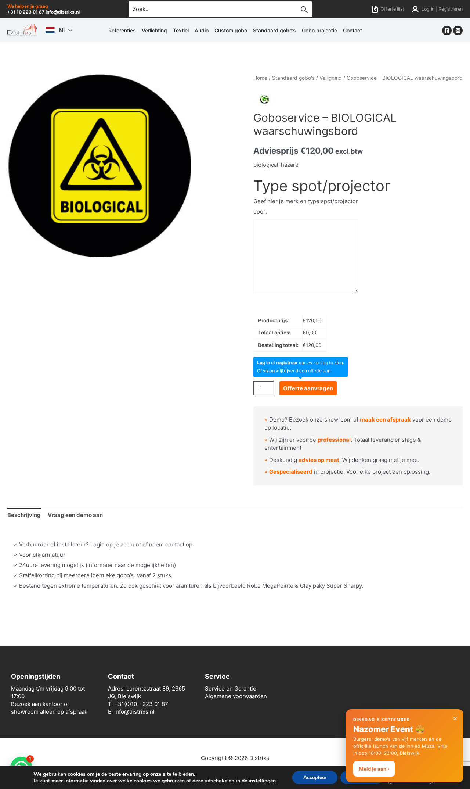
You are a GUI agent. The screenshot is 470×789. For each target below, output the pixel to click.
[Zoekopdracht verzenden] (304, 9)
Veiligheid (330, 78)
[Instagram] (458, 30)
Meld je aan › (374, 769)
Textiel (181, 30)
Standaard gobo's (293, 78)
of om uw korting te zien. (300, 362)
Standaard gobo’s (274, 30)
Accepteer (314, 777)
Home (260, 78)
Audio (202, 30)
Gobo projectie (319, 30)
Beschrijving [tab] (24, 515)
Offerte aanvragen (308, 388)
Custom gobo (230, 30)
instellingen (262, 781)
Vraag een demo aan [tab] (75, 515)
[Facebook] (447, 30)
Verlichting (154, 30)
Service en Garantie (230, 688)
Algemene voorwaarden (236, 696)
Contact (352, 30)
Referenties (122, 30)
